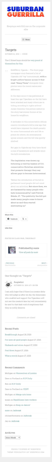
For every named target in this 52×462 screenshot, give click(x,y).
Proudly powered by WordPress (26, 449)
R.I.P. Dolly (27, 378)
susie (24, 54)
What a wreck (11, 356)
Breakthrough (11, 334)
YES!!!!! (26, 389)
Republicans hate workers (25, 400)
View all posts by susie (28, 252)
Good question (42, 264)
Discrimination (10, 264)
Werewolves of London (26, 373)
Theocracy (30, 238)
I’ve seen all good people (16, 340)
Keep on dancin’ (23, 405)
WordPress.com (37, 452)
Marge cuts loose (23, 394)
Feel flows (9, 350)
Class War (19, 238)
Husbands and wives (14, 345)
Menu (27, 39)
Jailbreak (17, 410)
